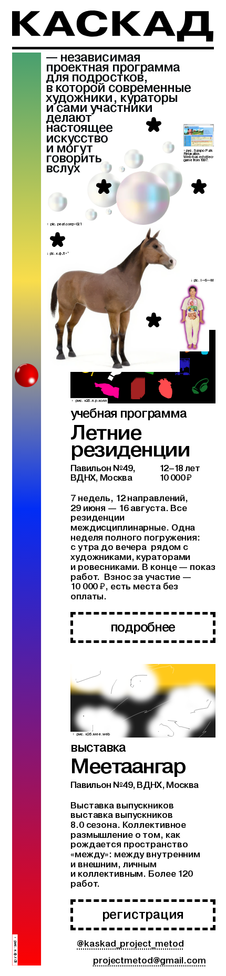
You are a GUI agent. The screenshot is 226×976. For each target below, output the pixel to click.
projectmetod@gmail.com (149, 960)
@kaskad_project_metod (130, 944)
